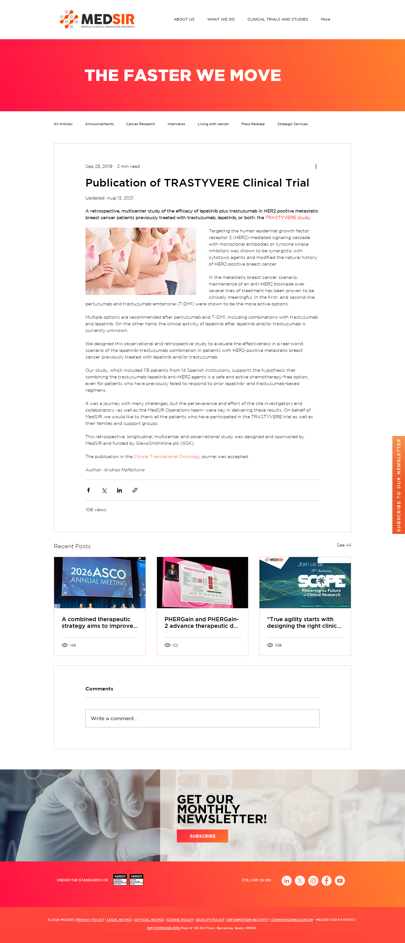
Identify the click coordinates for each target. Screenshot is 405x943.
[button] (185, 19)
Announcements (99, 124)
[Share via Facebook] (88, 490)
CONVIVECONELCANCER (292, 920)
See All (344, 545)
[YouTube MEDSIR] (340, 881)
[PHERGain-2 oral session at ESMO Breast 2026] (202, 582)
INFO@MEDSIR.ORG (164, 928)
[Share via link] (135, 490)
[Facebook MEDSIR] (326, 881)
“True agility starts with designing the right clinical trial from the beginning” (304, 622)
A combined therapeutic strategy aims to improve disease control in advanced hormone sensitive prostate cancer (97, 622)
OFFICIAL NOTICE (149, 920)
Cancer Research (140, 124)
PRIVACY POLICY (90, 920)
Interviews (176, 124)
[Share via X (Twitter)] (104, 490)
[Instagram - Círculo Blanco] (313, 881)
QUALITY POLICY (210, 920)
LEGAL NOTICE (119, 920)
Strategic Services (292, 124)
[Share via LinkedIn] (119, 490)
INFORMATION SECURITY (247, 920)
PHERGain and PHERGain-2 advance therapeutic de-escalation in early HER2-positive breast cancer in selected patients (202, 622)
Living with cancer (213, 124)
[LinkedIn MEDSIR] (287, 881)
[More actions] (316, 166)
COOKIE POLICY (180, 920)
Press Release (253, 124)
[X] (300, 881)
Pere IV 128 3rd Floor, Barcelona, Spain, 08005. (219, 928)
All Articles (63, 124)
